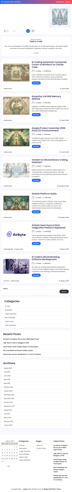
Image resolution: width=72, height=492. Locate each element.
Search (5, 288)
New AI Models (10, 317)
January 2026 (8, 391)
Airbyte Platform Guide (44, 193)
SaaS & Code (9, 321)
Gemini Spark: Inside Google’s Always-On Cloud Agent (20, 347)
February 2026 (8, 387)
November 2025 (9, 398)
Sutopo (39, 71)
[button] (6, 31)
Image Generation (10, 314)
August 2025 (8, 410)
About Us (40, 445)
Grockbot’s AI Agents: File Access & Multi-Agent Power (21, 339)
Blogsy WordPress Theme (52, 489)
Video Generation (10, 325)
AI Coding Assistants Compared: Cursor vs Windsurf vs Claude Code (49, 65)
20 (9, 456)
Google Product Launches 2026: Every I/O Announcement (49, 129)
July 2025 (7, 414)
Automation (8, 310)
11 (4, 453)
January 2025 (8, 425)
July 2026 (7, 372)
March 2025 (8, 417)
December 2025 (9, 395)
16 (16, 453)
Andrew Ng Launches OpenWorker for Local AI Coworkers (22, 354)
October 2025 (8, 402)
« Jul (8, 466)
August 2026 (8, 368)
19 (7, 456)
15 (14, 453)
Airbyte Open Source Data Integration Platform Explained (48, 226)
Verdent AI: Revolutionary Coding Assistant (50, 161)
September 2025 (9, 406)
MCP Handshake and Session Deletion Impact (18, 350)
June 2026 (7, 376)
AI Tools (7, 306)
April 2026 (7, 383)
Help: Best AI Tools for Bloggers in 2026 (16, 343)
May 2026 (7, 379)
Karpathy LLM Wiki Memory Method (46, 97)
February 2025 (8, 421)
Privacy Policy (41, 448)
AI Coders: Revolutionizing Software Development (46, 258)
